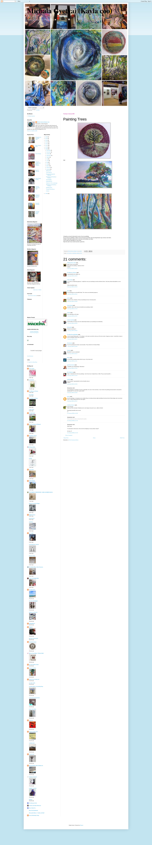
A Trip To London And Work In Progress (37, 163)
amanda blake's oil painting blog (36, 686)
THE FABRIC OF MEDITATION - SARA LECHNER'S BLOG (41, 492)
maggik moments (32, 788)
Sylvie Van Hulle (32, 709)
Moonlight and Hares (33, 398)
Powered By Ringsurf (34, 332)
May (47, 162)
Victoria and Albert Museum (35, 805)
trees (81, 253)
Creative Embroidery (34, 331)
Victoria (69, 350)
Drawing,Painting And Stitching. (50, 175)
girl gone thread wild (33, 638)
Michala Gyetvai (31, 116)
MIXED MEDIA (32, 480)
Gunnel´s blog (32, 555)
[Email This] (85, 251)
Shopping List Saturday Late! (38, 138)
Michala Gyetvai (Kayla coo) (69, 10)
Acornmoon (69, 343)
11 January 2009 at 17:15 (72, 432)
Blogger (81, 825)
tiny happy (31, 394)
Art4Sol (68, 379)
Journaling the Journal (34, 544)
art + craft (31, 533)
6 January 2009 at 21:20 (72, 308)
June (47, 160)
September (48, 155)
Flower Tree (48, 170)
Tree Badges (48, 179)
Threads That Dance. (50, 189)
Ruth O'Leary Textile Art (34, 679)
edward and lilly (70, 319)
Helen (68, 357)
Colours (47, 190)
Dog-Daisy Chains (33, 435)
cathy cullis (31, 409)
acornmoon (31, 379)
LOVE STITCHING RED (34, 578)
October (48, 153)
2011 (46, 145)
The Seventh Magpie (33, 600)
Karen (68, 396)
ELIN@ (30, 458)
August (48, 157)
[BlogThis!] (86, 251)
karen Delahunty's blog (34, 815)
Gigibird (30, 627)
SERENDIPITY (32, 623)
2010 (46, 147)
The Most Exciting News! (37, 212)
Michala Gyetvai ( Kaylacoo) (32, 295)
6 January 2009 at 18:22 (72, 268)
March (47, 165)
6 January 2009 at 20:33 (72, 286)
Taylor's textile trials (33, 731)
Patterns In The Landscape (51, 183)
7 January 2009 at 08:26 (72, 330)
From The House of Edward (35, 424)
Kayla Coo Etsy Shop (32, 362)
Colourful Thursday (37, 204)
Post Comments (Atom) (73, 439)
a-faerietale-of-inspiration (34, 697)
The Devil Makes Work (34, 664)
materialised (31, 518)
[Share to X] (88, 251)
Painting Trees (49, 187)
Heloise (30, 799)
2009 (46, 148)
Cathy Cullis (69, 279)
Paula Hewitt (70, 305)
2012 (46, 143)
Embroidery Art (49, 181)
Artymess (31, 720)
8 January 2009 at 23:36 (72, 384)
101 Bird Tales (32, 589)
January (48, 169)
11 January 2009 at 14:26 (72, 413)
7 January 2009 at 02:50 (72, 323)
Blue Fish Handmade (33, 810)
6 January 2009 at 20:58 (72, 301)
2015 (46, 138)
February (48, 167)
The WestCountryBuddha (72, 334)
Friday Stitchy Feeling (38, 179)
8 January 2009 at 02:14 (72, 353)
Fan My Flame (32, 413)
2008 (46, 193)
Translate (38, 109)
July (47, 158)
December (48, 150)
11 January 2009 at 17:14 (72, 420)
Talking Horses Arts (71, 262)
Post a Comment (68, 435)
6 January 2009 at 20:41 (72, 294)
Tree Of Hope (38, 153)
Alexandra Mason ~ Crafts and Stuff (36, 812)
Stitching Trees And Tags (37, 187)
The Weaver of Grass (71, 272)
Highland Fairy (32, 514)
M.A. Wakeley (70, 372)
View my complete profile (32, 130)
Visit (30, 356)
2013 (46, 141)
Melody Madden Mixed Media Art (36, 765)
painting (78, 253)
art (67, 253)
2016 (46, 136)
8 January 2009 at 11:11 (72, 360)
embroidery (74, 253)
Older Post (122, 437)
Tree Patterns (49, 172)
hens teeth (31, 469)
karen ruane (31, 368)
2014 (46, 140)
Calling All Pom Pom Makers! (37, 196)
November (48, 152)
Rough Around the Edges (34, 503)
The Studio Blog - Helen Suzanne (36, 567)
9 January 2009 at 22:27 (72, 401)
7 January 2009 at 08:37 (72, 339)
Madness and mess (33, 612)
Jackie (68, 312)
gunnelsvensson (70, 364)
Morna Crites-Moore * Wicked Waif (36, 653)
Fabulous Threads (33, 776)
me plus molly (32, 682)
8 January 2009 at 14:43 (72, 375)
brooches (70, 253)
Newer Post (66, 437)
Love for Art (31, 754)
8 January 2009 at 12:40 (72, 368)
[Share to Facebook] (90, 251)
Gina (68, 290)
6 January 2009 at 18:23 (72, 275)
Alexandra (69, 327)
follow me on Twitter (37, 289)
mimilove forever (71, 405)
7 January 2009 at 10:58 (72, 346)
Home (94, 437)
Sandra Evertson (32, 641)
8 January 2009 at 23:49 (72, 392)
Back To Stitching (37, 171)
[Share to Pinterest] (91, 251)
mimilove (31, 521)
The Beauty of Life (33, 803)
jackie (68, 298)
